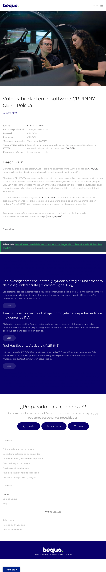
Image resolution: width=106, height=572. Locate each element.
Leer (9, 306)
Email (80, 426)
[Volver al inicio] (11, 5)
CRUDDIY (93, 168)
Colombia (56, 426)
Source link (8, 229)
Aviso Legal (8, 520)
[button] (98, 5)
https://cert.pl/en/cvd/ (50, 216)
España (30, 426)
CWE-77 (70, 148)
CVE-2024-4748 (35, 125)
